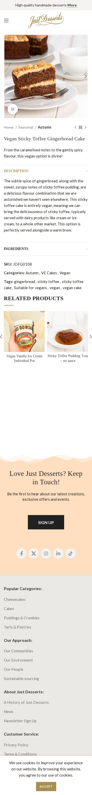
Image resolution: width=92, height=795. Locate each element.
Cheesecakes (15, 599)
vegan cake (72, 287)
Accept (46, 786)
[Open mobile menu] (6, 20)
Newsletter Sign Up (20, 720)
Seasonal (26, 127)
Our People (13, 669)
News (8, 711)
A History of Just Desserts (26, 702)
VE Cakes (49, 272)
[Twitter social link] (34, 553)
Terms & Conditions (20, 754)
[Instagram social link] (46, 553)
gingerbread (24, 281)
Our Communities (18, 650)
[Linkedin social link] (58, 553)
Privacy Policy (16, 744)
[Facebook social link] (21, 553)
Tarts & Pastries (17, 627)
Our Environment (18, 660)
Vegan (65, 272)
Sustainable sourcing (21, 678)
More (72, 5)
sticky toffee (48, 281)
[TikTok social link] (70, 553)
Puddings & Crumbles (22, 617)
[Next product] (85, 127)
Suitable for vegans (30, 287)
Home (9, 127)
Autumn (44, 127)
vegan (55, 287)
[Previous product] (75, 127)
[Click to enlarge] (13, 109)
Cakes (9, 608)
